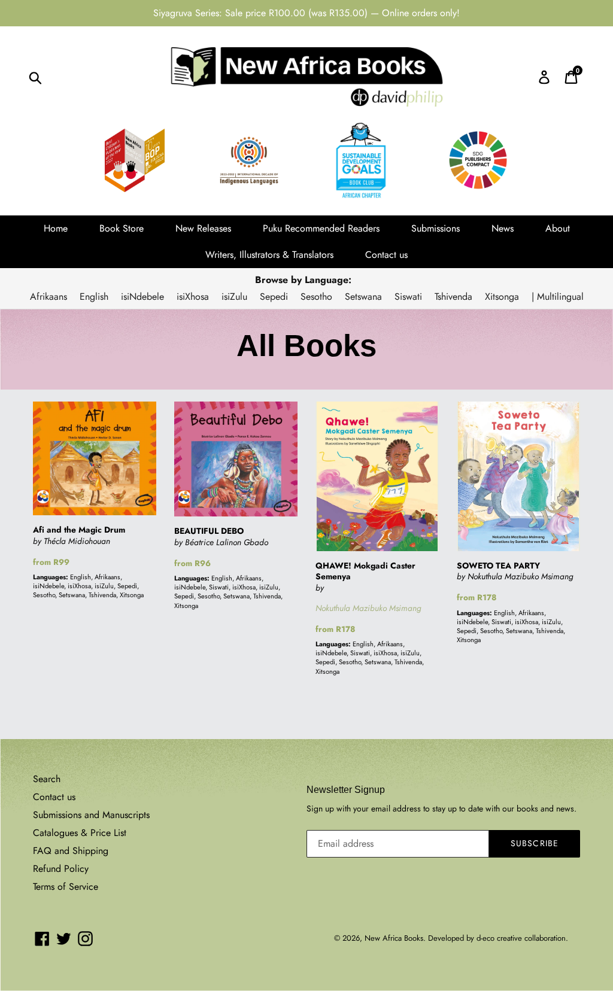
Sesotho (316, 296)
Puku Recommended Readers (321, 228)
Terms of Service (65, 886)
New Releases (203, 228)
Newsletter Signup (345, 790)
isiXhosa (193, 296)
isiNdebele (142, 296)
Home (56, 228)
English (94, 296)
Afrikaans (48, 296)
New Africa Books (394, 938)
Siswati (408, 296)
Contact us (386, 255)
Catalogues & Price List (79, 833)
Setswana (363, 296)
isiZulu (234, 296)
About (557, 228)
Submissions (435, 228)
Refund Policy (61, 869)
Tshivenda (453, 296)
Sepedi (274, 296)
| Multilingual (558, 296)
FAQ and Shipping (70, 851)
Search (46, 779)
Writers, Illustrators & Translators (269, 255)
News (502, 228)
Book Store (121, 228)
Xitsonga (502, 296)
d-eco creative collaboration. (522, 938)
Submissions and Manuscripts (91, 815)
